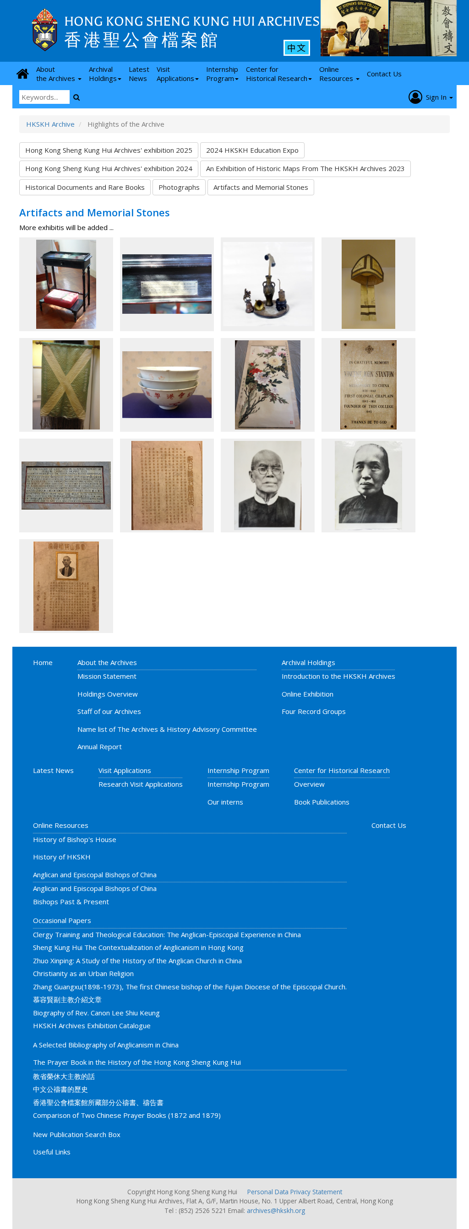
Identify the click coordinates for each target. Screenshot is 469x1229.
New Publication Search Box (76, 1134)
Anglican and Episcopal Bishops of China (95, 874)
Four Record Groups (314, 711)
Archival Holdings (308, 662)
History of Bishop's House (74, 839)
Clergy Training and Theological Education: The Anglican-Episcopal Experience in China (167, 934)
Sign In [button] (435, 97)
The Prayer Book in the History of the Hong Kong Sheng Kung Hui (137, 1062)
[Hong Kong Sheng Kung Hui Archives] (45, 29)
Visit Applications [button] (175, 73)
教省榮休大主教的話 (64, 1076)
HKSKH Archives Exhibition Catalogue (92, 1025)
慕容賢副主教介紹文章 (67, 999)
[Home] (22, 73)
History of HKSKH (62, 856)
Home (43, 662)
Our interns (225, 801)
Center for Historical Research (342, 770)
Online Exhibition (307, 693)
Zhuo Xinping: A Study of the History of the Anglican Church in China (137, 960)
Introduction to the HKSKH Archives (338, 676)
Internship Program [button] (222, 73)
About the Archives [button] (56, 73)
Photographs (179, 187)
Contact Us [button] (384, 73)
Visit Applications (124, 770)
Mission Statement (106, 676)
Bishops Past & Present (71, 901)
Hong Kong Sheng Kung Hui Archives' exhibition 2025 (108, 150)
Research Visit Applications (140, 784)
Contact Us (388, 825)
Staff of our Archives (109, 711)
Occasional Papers (62, 920)
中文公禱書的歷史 (60, 1089)
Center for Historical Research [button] (276, 73)
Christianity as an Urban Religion (83, 973)
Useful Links (52, 1151)
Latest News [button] (139, 73)
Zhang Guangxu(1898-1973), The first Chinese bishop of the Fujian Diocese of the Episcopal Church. (190, 986)
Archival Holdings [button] (103, 73)
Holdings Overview (107, 693)
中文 (296, 47)
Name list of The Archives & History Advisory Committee (167, 729)
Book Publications (321, 801)
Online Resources (60, 825)
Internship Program (238, 770)
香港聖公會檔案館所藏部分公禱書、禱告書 (98, 1102)
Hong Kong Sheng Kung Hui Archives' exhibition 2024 (108, 168)
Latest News (53, 770)
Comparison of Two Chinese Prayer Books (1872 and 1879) (127, 1115)
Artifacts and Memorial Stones (260, 187)
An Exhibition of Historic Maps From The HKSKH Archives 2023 (305, 168)
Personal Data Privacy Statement (294, 1191)
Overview (309, 784)
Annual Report (99, 746)
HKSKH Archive (50, 124)
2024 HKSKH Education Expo (252, 150)
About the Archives (107, 662)
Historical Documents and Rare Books (85, 187)
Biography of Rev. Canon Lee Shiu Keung (96, 1012)
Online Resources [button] (337, 73)
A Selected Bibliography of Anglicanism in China (106, 1044)
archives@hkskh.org (276, 1210)
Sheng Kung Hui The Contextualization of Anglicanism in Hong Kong (138, 947)
